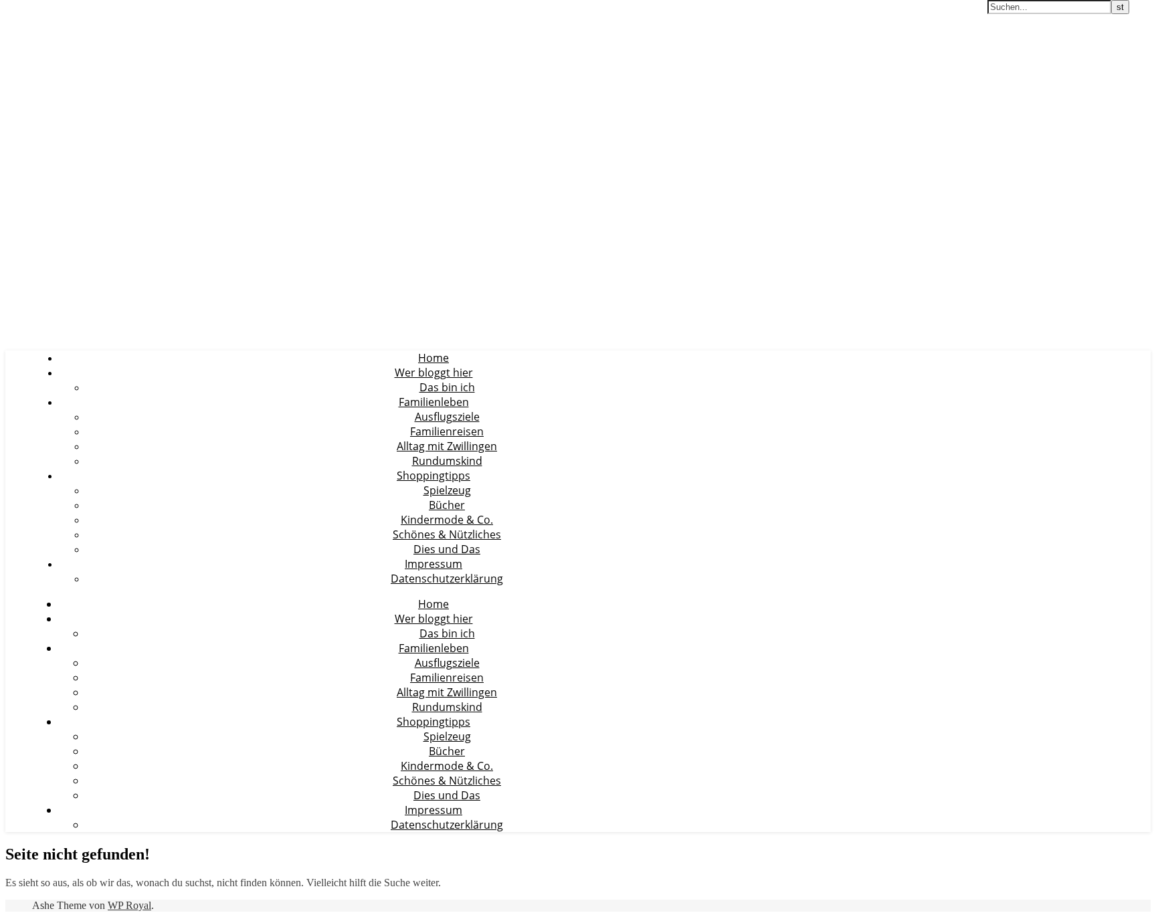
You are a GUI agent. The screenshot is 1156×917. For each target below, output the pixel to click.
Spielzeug (447, 490)
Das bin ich (447, 387)
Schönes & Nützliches (447, 534)
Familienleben (434, 402)
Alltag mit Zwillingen (447, 446)
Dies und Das (446, 549)
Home (433, 357)
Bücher (447, 505)
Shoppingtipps (433, 475)
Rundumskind (447, 460)
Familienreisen (447, 431)
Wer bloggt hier (434, 372)
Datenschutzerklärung (447, 578)
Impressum (433, 563)
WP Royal (129, 905)
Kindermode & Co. (447, 519)
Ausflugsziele (447, 416)
